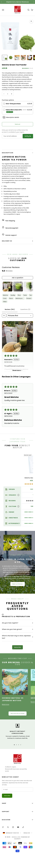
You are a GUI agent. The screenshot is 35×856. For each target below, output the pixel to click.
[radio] (4, 104)
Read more (5, 704)
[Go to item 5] (29, 57)
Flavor (11, 298)
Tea (30, 295)
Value (5, 301)
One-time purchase (13, 104)
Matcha (5, 295)
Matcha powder (20, 298)
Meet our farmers (17, 584)
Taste (25, 295)
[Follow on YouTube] (18, 827)
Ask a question (17, 278)
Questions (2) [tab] (25, 309)
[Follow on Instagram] (13, 827)
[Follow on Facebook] (3, 827)
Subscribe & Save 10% (14, 111)
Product (29, 298)
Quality (13, 295)
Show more (16, 370)
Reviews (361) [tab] (10, 309)
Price (19, 295)
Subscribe (7, 795)
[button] (17, 336)
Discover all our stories (17, 713)
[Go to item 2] (11, 57)
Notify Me (28, 136)
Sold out (17, 124)
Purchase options (8, 100)
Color (5, 298)
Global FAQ (17, 647)
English (27, 833)
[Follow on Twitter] (8, 827)
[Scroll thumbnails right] (30, 286)
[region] (17, 732)
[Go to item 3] (17, 57)
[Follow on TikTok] (23, 827)
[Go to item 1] (4, 57)
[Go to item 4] (23, 57)
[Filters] (4, 316)
